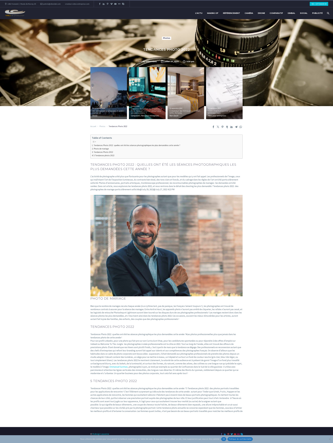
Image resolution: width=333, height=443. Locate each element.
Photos (166, 38)
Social (304, 13)
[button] (126, 74)
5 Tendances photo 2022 (104, 155)
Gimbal (291, 13)
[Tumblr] (227, 127)
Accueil (93, 126)
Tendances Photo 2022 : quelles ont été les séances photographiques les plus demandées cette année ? (137, 145)
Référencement (231, 13)
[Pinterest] (108, 4)
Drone (261, 13)
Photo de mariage (101, 148)
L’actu (198, 13)
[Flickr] (119, 4)
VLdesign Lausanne (100, 434)
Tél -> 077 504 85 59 (319, 4)
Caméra (249, 13)
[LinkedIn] (104, 4)
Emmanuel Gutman (119, 366)
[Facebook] (100, 4)
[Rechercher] (327, 13)
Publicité (317, 13)
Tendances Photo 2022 (103, 152)
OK (224, 439)
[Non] (329, 439)
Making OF (212, 13)
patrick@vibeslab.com (52, 4)
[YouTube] (115, 4)
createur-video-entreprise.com (77, 4)
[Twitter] (218, 127)
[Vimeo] (111, 4)
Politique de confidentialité (240, 439)
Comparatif (276, 13)
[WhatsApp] (240, 127)
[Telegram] (236, 127)
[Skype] (123, 4)
